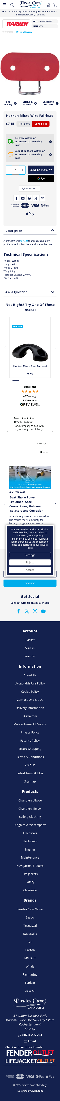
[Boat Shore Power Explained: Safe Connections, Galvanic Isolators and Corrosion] (30, 477)
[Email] (23, 198)
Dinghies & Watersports (30, 825)
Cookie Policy (30, 692)
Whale (30, 966)
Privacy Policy (30, 732)
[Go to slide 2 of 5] (23, 381)
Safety (30, 882)
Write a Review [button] (24, 32)
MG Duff (30, 958)
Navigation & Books (30, 866)
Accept (30, 570)
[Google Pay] (41, 178)
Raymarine (30, 974)
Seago (30, 917)
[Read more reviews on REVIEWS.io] (30, 405)
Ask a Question (16, 292)
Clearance (30, 890)
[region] (30, 431)
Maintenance (30, 857)
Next (55, 347)
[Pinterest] (42, 198)
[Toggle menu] (4, 4)
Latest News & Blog (30, 773)
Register (30, 656)
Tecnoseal (30, 926)
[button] (8, 431)
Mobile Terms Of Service (30, 724)
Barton (30, 950)
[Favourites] (30, 354)
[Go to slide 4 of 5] (37, 381)
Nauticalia (30, 934)
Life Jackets (30, 874)
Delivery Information (30, 708)
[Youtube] (43, 611)
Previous (4, 347)
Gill (30, 942)
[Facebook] (16, 198)
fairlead (24, 240)
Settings (30, 555)
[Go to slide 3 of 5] (30, 381)
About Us (30, 675)
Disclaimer (30, 716)
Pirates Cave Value (30, 909)
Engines (30, 849)
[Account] (49, 5)
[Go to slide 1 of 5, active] (16, 381)
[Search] (12, 5)
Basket (30, 640)
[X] (36, 198)
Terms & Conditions (30, 757)
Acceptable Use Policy (30, 683)
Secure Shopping (30, 749)
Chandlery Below (30, 809)
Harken (30, 983)
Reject (30, 562)
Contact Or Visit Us (30, 700)
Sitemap (30, 781)
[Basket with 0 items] (55, 5)
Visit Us (30, 765)
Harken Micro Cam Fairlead (30, 366)
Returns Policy (30, 741)
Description (13, 231)
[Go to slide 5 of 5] (44, 381)
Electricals (30, 833)
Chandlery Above (30, 800)
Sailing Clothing (30, 817)
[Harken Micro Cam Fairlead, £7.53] (30, 343)
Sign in (30, 648)
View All (30, 991)
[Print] (29, 198)
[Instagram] (35, 611)
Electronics (30, 841)
